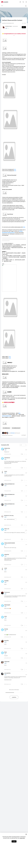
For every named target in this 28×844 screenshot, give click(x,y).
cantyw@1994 (7, 673)
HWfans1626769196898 (9, 543)
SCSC (5, 616)
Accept (14, 841)
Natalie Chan (7, 448)
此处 (19, 413)
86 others (13, 433)
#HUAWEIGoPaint (6, 428)
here (15, 169)
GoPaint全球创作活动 (6, 416)
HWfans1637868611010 (9, 484)
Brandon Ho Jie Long (8, 515)
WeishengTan (7, 604)
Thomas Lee (7, 592)
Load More (14, 697)
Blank (5, 652)
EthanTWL (6, 640)
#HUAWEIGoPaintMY (16, 428)
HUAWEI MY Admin (8, 26)
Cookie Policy (22, 838)
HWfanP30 (6, 554)
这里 (10, 356)
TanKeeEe (6, 580)
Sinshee (6, 629)
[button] (20, 2)
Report (24, 435)
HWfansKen (6, 661)
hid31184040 (7, 457)
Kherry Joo (6, 528)
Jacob (5, 471)
